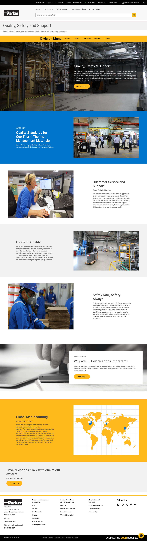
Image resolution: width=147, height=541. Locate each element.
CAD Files (92, 502)
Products (47, 9)
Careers (68, 2)
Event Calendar (37, 512)
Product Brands (37, 521)
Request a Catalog (94, 508)
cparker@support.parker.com (14, 512)
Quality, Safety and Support (27, 25)
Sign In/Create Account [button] (131, 2)
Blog (33, 505)
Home (38, 9)
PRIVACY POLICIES (60, 537)
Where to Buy (93, 512)
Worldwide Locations (67, 515)
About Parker (77, 2)
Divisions (60, 2)
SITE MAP (45, 537)
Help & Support (62, 9)
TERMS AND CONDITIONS (72, 537)
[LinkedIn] (118, 504)
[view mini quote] (144, 2)
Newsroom (36, 518)
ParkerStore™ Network (67, 508)
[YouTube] (135, 504)
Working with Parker (38, 524)
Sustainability (91, 2)
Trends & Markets (78, 9)
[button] (50, 3)
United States (40, 2)
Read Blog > (82, 377)
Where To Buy (94, 9)
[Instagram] (122, 504)
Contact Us (14, 483)
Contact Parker (112, 2)
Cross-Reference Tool (96, 505)
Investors (100, 2)
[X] (126, 504)
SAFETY (51, 537)
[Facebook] (131, 504)
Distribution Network (67, 502)
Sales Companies (66, 512)
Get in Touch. (81, 86)
